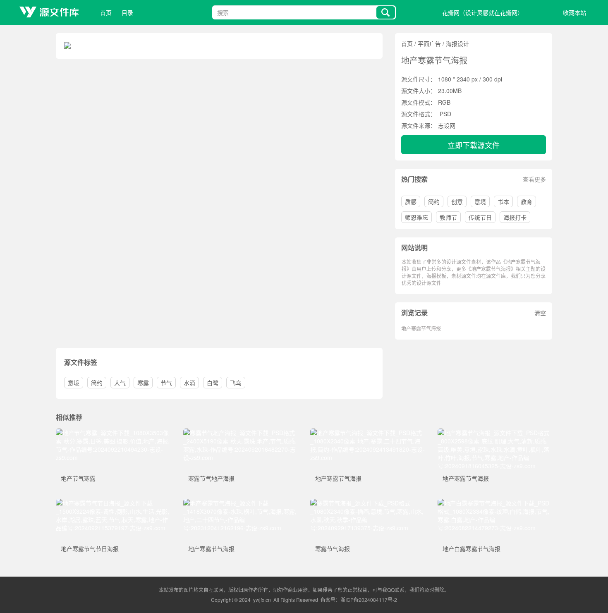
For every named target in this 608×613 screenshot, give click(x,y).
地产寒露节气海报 (421, 328)
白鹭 (212, 382)
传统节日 (480, 217)
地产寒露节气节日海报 (90, 548)
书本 (503, 201)
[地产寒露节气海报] (367, 433)
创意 (457, 201)
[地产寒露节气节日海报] (113, 503)
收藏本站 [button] (574, 12)
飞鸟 (236, 382)
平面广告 (429, 43)
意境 (480, 201)
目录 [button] (127, 12)
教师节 (448, 217)
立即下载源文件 (474, 144)
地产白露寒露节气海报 (471, 548)
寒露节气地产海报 (211, 478)
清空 (540, 313)
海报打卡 (515, 217)
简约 (434, 201)
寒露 (143, 382)
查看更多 (534, 179)
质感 (411, 201)
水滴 (189, 382)
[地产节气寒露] (113, 433)
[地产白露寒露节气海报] (495, 503)
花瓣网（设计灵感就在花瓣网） (482, 12)
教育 (526, 201)
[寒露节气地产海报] (240, 433)
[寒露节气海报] (367, 503)
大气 (120, 382)
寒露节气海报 (332, 548)
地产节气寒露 (78, 478)
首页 (106, 12)
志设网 (446, 125)
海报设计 (457, 43)
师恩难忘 (416, 217)
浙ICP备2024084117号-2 (368, 599)
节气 (166, 382)
